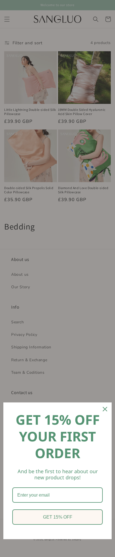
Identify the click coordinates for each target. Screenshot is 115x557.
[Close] (105, 409)
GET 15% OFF (57, 517)
